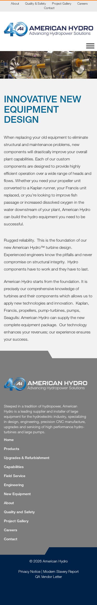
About (15, 3)
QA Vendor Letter (48, 576)
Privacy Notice (29, 571)
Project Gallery (61, 3)
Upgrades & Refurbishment (26, 457)
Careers (82, 3)
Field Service (14, 475)
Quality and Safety (19, 512)
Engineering (14, 485)
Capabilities (14, 466)
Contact (49, 8)
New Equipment (17, 494)
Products (11, 448)
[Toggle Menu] (90, 45)
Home (9, 439)
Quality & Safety (35, 3)
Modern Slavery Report (61, 571)
